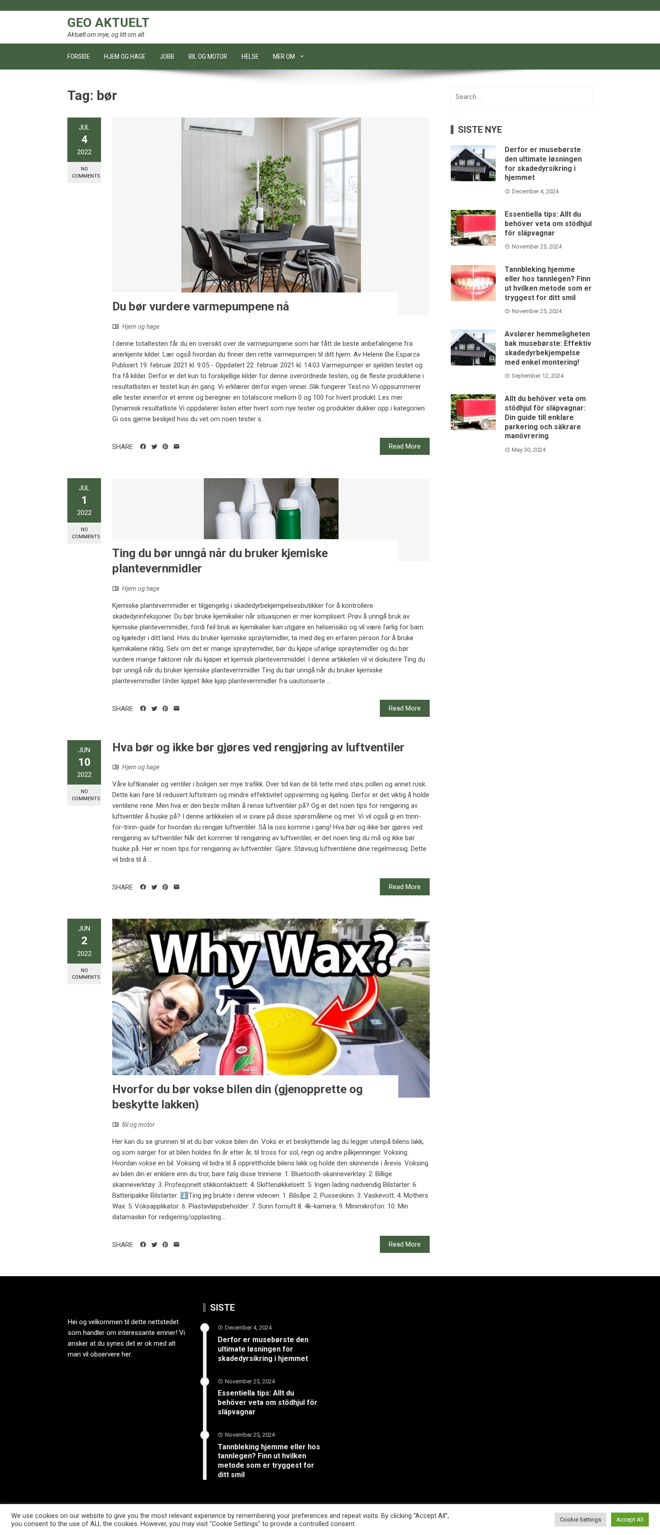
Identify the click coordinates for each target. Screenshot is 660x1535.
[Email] (176, 447)
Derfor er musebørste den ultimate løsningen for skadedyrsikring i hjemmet (543, 163)
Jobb (167, 56)
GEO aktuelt (108, 22)
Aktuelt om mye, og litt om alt (105, 34)
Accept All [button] (629, 1519)
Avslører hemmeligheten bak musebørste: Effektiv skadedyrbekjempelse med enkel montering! (548, 348)
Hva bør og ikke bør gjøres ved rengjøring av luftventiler (258, 747)
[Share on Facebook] (143, 447)
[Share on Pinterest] (165, 447)
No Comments (86, 172)
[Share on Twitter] (154, 447)
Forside (78, 56)
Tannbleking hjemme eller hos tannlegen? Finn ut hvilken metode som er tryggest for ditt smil (548, 283)
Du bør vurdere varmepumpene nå (200, 306)
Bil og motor (208, 56)
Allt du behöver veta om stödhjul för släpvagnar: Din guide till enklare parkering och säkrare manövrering (545, 417)
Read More (405, 446)
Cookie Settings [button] (580, 1519)
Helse (250, 56)
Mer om (284, 56)
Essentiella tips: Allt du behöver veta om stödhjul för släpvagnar (548, 223)
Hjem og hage (124, 56)
